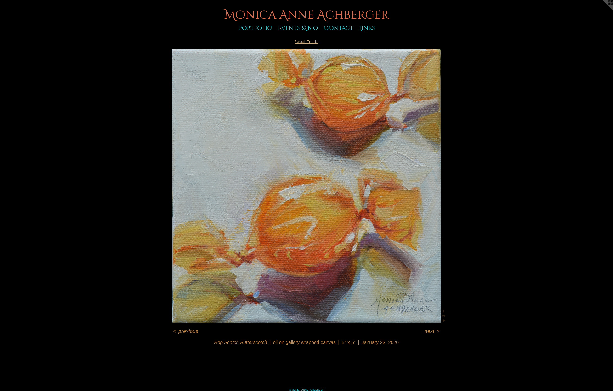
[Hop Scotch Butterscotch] (306, 186)
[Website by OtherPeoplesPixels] (603, 9)
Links (367, 28)
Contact (338, 28)
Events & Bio (298, 28)
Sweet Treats (306, 41)
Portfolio (255, 28)
